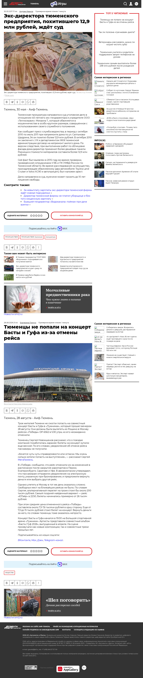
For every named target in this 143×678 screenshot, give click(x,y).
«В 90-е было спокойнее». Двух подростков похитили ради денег (121, 119)
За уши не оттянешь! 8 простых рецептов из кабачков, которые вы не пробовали (122, 111)
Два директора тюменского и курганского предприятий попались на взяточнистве (73, 259)
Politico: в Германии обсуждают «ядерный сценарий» (119, 145)
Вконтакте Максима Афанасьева (18, 404)
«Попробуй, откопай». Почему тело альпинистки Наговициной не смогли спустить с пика (121, 129)
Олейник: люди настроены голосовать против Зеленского (119, 154)
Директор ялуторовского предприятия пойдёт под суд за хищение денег (74, 268)
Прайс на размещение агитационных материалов (75, 626)
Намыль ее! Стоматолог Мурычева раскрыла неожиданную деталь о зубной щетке (121, 83)
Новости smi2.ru (13, 314)
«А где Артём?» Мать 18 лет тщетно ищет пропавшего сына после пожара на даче (121, 339)
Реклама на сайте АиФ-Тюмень (36, 626)
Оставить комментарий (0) (71, 215)
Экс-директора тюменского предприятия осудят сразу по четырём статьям (29, 268)
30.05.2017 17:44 (10, 11)
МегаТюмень (25, 459)
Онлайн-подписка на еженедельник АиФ (41, 630)
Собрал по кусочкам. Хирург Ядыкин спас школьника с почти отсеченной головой (122, 92)
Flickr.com (9, 95)
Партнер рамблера (46, 667)
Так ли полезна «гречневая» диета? (117, 32)
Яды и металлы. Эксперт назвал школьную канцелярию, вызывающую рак (120, 376)
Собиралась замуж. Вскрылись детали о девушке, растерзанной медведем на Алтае (120, 329)
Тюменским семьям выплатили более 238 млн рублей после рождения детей (116, 65)
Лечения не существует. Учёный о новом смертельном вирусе (121, 356)
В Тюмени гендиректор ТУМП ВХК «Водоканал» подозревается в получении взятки (31, 259)
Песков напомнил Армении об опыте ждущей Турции (122, 173)
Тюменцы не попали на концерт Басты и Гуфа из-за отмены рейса (117, 21)
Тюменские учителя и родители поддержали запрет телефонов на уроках (116, 54)
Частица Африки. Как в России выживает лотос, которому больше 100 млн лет (121, 348)
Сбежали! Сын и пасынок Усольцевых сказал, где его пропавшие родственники (122, 102)
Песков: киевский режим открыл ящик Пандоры (120, 182)
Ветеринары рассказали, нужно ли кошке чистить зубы (117, 43)
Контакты (66, 630)
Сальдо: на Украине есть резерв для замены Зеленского (121, 163)
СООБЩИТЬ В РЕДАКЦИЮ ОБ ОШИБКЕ (89, 630)
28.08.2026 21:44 (11, 323)
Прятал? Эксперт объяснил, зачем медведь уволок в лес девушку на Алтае (121, 366)
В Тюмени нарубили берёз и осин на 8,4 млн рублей (30, 276)
